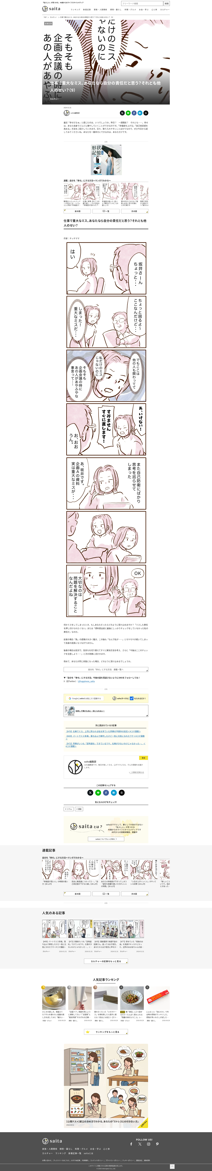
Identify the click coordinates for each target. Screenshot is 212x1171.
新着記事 (87, 9)
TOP (45, 17)
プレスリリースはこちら (61, 1160)
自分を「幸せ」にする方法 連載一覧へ (105, 669)
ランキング (75, 9)
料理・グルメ (130, 9)
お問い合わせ (46, 1160)
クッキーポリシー (128, 1160)
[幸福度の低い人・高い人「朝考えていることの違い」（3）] (110, 191)
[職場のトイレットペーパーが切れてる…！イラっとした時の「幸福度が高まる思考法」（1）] (72, 191)
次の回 (134, 211)
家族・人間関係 (100, 9)
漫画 (79, 809)
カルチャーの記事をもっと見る (106, 961)
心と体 (154, 9)
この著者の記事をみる (137, 772)
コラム (69, 809)
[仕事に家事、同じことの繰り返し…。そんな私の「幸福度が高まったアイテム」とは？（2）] (91, 191)
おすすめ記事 (75, 1160)
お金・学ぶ (144, 9)
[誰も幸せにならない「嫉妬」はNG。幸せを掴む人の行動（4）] (129, 191)
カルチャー (165, 9)
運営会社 (139, 1160)
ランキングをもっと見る (107, 1031)
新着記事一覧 (74, 1153)
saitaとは (88, 1153)
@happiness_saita (86, 681)
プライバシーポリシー (113, 1160)
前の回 (77, 211)
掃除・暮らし (116, 9)
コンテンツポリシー (96, 1160)
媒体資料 (147, 1160)
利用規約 (85, 1160)
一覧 (107, 211)
